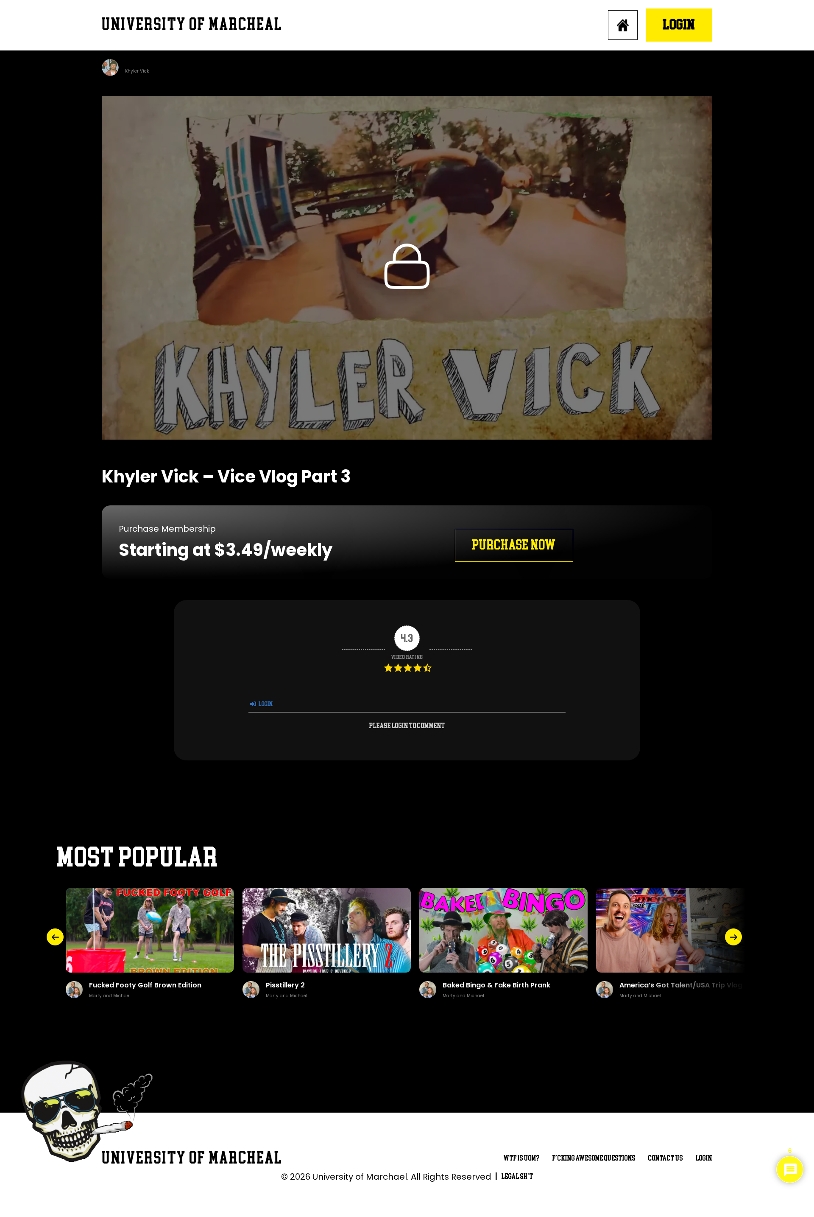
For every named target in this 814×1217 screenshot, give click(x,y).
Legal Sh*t (517, 1176)
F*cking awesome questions (594, 1158)
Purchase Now (514, 545)
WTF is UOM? (522, 1158)
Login (679, 25)
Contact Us (665, 1158)
